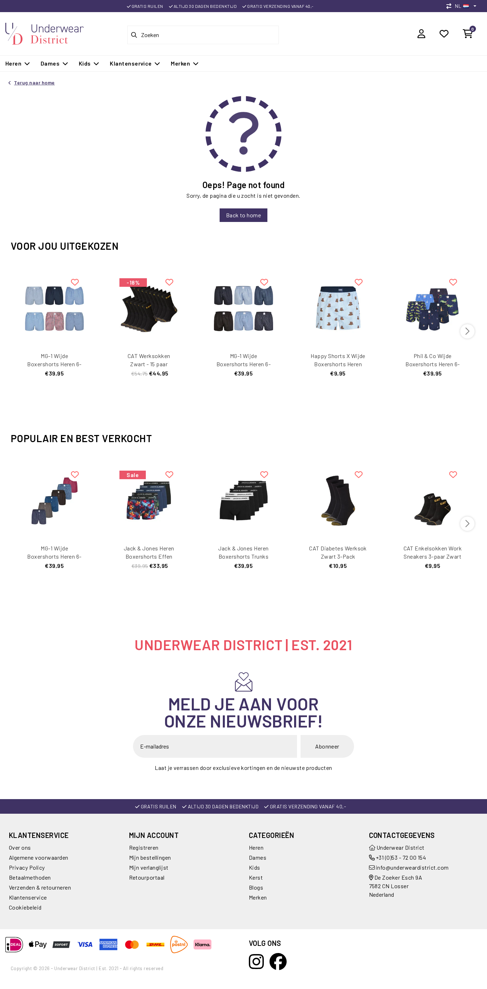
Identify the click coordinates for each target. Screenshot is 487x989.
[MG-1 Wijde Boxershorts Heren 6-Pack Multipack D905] (54, 499)
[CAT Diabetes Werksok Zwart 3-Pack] (338, 499)
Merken (258, 897)
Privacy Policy (27, 867)
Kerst (256, 877)
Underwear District (400, 847)
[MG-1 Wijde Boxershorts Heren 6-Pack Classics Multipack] (54, 307)
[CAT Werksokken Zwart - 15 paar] (148, 307)
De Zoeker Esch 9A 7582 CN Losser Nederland (395, 886)
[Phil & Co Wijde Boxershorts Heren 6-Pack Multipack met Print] (432, 307)
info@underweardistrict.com (412, 867)
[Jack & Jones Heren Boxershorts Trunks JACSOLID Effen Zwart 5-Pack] (243, 499)
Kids (254, 867)
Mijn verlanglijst (149, 867)
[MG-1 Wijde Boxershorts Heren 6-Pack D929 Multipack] (243, 307)
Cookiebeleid (25, 907)
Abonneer (327, 746)
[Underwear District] (44, 32)
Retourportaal (147, 877)
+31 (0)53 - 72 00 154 (400, 857)
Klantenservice (28, 897)
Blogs (256, 887)
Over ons (20, 847)
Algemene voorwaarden (38, 857)
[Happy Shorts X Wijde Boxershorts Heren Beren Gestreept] (338, 307)
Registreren (144, 847)
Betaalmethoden (30, 877)
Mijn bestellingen (150, 857)
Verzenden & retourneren (40, 887)
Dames (257, 857)
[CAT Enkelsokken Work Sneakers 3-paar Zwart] (432, 499)
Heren (256, 847)
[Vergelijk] (450, 5)
